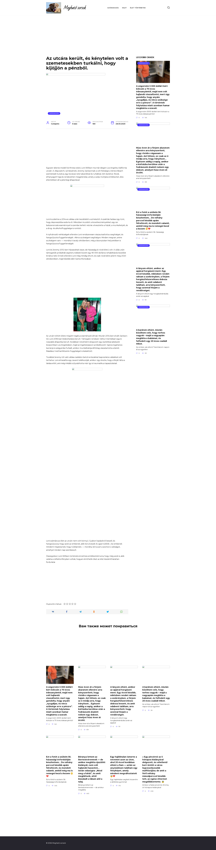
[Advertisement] (108, 37)
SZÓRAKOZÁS (113, 8)
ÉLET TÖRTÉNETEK (138, 8)
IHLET (124, 8)
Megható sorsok (74, 8)
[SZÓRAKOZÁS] (153, 81)
